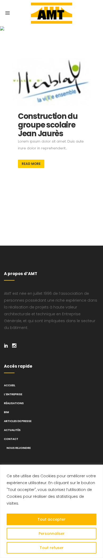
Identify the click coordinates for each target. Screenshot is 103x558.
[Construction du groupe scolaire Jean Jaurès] (51, 82)
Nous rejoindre (19, 448)
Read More (31, 163)
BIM (6, 412)
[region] (51, 511)
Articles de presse (17, 421)
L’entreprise (13, 394)
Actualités (12, 430)
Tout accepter (51, 519)
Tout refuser (52, 547)
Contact (11, 439)
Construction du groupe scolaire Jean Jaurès (48, 125)
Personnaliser (52, 533)
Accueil (9, 385)
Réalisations (14, 403)
